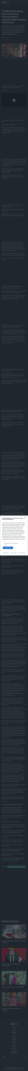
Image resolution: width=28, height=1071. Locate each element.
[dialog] (14, 536)
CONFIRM (8, 547)
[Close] (25, 518)
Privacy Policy (22, 552)
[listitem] (14, 544)
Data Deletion (6, 552)
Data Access (14, 552)
